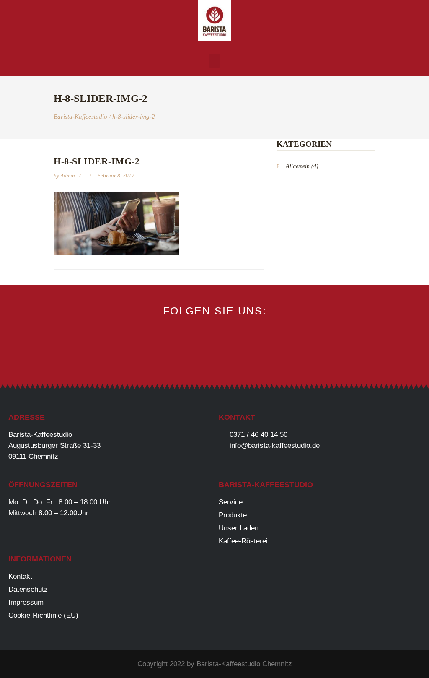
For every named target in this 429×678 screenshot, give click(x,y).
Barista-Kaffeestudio (80, 117)
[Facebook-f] (186, 357)
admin (68, 175)
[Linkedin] (242, 357)
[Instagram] (214, 357)
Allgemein (298, 166)
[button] (214, 61)
